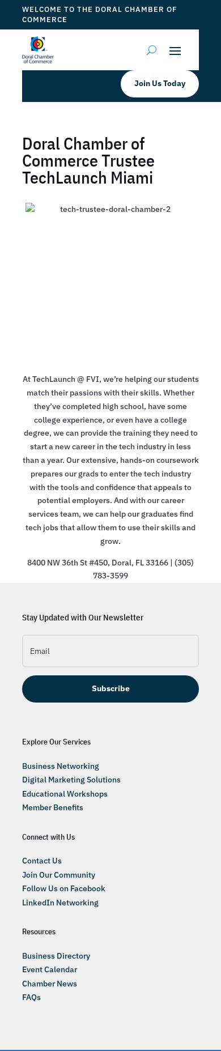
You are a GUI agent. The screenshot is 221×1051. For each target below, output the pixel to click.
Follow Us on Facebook (63, 888)
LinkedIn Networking (60, 902)
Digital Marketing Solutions (71, 780)
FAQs (31, 997)
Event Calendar (49, 969)
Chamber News (49, 983)
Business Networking (60, 766)
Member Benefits (52, 807)
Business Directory (56, 956)
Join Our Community (58, 875)
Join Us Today (159, 83)
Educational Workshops (65, 794)
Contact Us (42, 861)
